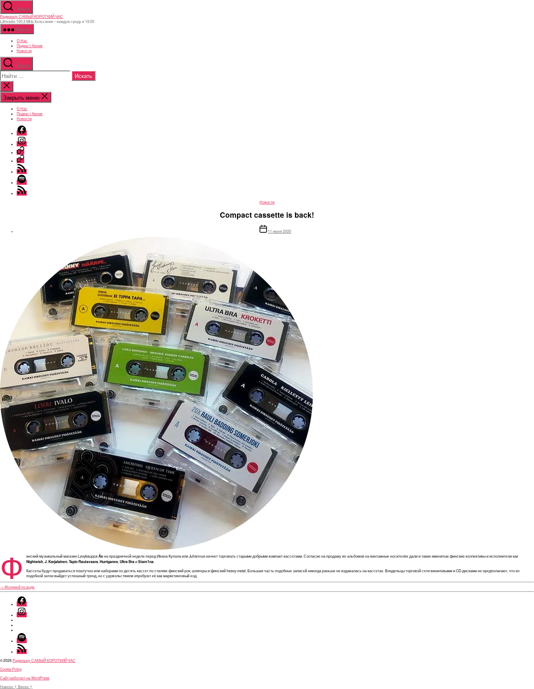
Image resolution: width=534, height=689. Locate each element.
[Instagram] (22, 143)
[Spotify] (22, 182)
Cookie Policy (11, 668)
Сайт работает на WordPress (24, 677)
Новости (24, 50)
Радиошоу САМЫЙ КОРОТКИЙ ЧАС (31, 16)
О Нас (22, 40)
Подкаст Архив (30, 45)
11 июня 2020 (279, 231)
